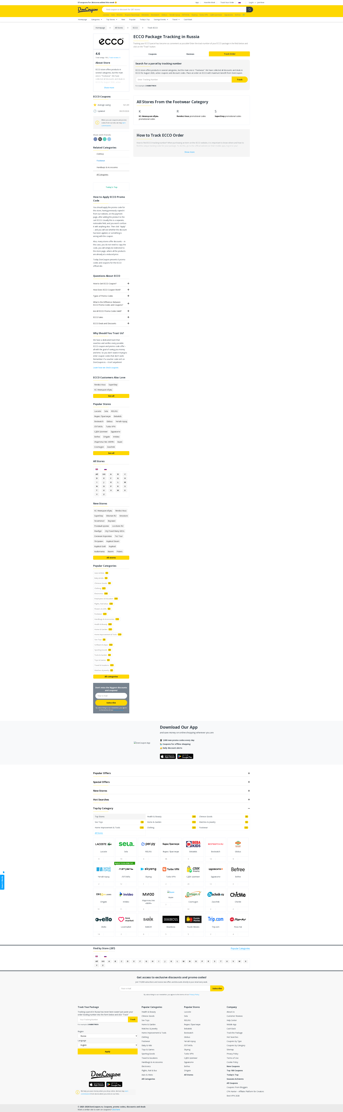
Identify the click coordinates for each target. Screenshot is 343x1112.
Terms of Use (232, 1058)
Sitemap (230, 1049)
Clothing (145, 1037)
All (97, 474)
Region (81, 1031)
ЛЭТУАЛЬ (188, 1045)
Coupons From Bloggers (237, 1087)
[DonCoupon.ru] (88, 10)
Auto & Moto (147, 1074)
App (197, 2)
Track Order (229, 54)
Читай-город (189, 1041)
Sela (186, 1016)
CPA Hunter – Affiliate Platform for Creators (245, 1091)
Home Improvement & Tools (154, 1032)
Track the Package (235, 1032)
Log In (251, 2)
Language (82, 1040)
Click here (116, 1109)
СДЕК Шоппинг (190, 1058)
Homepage (82, 19)
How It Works (2, 882)
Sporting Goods (148, 1053)
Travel (175, 19)
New (123, 19)
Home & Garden (149, 1024)
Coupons (152, 54)
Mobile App (231, 1024)
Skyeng (187, 1049)
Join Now (260, 2)
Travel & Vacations (150, 1058)
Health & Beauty (149, 1012)
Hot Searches (232, 1037)
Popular (132, 19)
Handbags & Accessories (152, 1062)
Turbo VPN (188, 1053)
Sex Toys (145, 1020)
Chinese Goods (148, 1016)
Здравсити (188, 1062)
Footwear (146, 1041)
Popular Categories (240, 948)
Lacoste (187, 1012)
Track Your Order (227, 2)
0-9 (104, 474)
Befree (187, 1066)
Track (240, 79)
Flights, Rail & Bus (149, 1070)
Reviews (190, 54)
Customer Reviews (235, 1016)
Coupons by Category (236, 1045)
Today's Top (145, 19)
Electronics (146, 1066)
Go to (103, 854)
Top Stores (110, 19)
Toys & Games (148, 1049)
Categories (95, 19)
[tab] (96, 469)
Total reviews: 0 (114, 58)
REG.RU (187, 1020)
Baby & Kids (147, 1045)
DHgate (187, 1070)
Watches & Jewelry (150, 1028)
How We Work (209, 2)
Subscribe (111, 702)
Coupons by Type (234, 1041)
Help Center (232, 1020)
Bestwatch (188, 1032)
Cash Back (188, 19)
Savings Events (160, 19)
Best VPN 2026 (233, 1095)
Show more (189, 152)
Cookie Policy (232, 1062)
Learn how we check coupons (105, 367)
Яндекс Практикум (192, 1024)
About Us (231, 1012)
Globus (187, 1037)
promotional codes (191, 116)
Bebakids (188, 1028)
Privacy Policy (118, 710)
